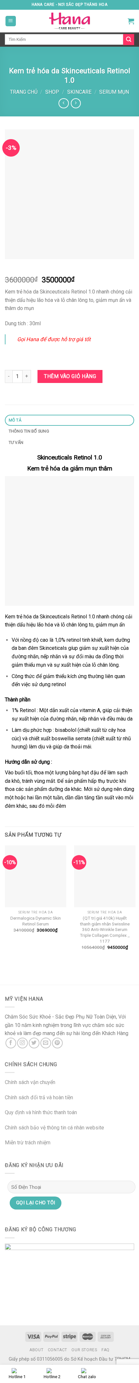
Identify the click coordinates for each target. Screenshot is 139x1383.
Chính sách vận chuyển (30, 1082)
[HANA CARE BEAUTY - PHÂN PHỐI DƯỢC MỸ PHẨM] (69, 21)
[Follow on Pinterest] (57, 1043)
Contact (57, 1350)
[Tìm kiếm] (128, 39)
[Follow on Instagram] (22, 1043)
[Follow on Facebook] (10, 1043)
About (36, 1350)
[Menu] (10, 21)
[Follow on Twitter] (34, 1043)
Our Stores (84, 1350)
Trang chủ (23, 92)
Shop (52, 92)
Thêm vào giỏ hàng (70, 376)
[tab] (69, 420)
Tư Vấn (16, 442)
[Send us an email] (45, 1043)
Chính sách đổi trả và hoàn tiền (39, 1097)
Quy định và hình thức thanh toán (41, 1112)
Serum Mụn (114, 92)
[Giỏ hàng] (131, 21)
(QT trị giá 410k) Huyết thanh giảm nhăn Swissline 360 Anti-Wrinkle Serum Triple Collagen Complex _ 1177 (105, 929)
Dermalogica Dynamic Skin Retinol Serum (35, 920)
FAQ (106, 1350)
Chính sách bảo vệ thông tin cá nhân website (54, 1128)
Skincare (79, 92)
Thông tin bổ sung (29, 431)
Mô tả (15, 420)
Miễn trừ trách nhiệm (27, 1142)
